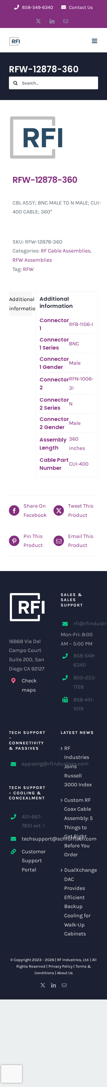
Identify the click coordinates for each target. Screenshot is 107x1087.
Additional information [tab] (20, 304)
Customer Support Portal (34, 860)
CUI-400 (79, 464)
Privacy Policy (60, 966)
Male (75, 363)
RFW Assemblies (32, 260)
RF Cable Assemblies (65, 250)
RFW (28, 269)
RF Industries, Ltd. (73, 959)
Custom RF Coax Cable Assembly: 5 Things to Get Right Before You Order (78, 827)
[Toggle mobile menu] (95, 41)
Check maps (29, 685)
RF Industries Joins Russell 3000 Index (78, 766)
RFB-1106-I (81, 324)
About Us (65, 973)
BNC (74, 343)
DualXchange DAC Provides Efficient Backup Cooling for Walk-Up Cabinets (79, 902)
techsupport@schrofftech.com (34, 838)
